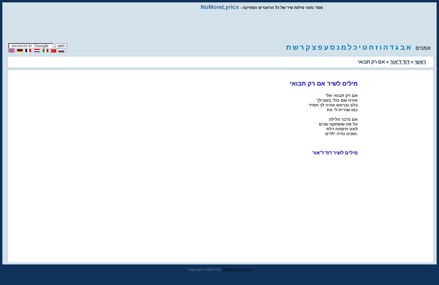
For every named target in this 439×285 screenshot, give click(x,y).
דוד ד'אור (399, 61)
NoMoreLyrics (220, 7)
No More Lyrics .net (236, 269)
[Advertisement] (219, 26)
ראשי (420, 61)
